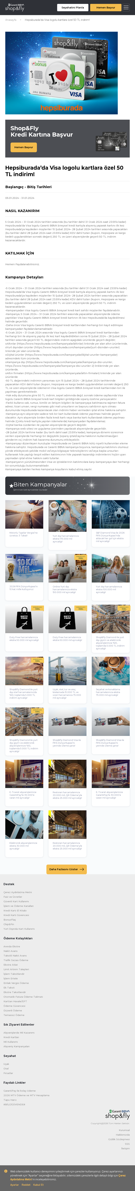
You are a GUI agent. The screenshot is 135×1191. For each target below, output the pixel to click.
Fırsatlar (8, 1073)
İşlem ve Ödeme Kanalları (19, 906)
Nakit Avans (11, 951)
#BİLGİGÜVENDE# (14, 1104)
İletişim (125, 1148)
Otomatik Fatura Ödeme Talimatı (23, 996)
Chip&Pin (9, 924)
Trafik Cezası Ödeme (16, 960)
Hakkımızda (123, 1134)
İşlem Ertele (11, 978)
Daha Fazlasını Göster (63, 869)
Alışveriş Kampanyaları (17, 1046)
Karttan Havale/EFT (15, 1001)
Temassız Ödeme (14, 1015)
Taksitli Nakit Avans (15, 955)
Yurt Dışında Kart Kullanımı (19, 928)
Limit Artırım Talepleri (16, 969)
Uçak (6, 1064)
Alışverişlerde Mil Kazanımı (19, 1032)
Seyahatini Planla (73, 7)
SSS (127, 1143)
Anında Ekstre (12, 946)
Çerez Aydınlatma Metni (18, 892)
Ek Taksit (9, 987)
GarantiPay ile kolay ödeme (20, 1090)
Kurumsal (124, 1130)
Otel (6, 1068)
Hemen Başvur (106, 7)
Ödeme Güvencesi (14, 1005)
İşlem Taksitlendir (14, 973)
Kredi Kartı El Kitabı (15, 910)
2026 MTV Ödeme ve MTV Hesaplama (26, 1095)
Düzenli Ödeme (13, 1010)
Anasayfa (10, 19)
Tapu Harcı (10, 1099)
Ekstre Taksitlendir (15, 992)
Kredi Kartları (11, 1037)
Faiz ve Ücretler (13, 896)
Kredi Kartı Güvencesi (16, 915)
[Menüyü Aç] (126, 7)
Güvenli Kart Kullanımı (16, 901)
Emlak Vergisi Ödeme (16, 983)
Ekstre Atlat (11, 964)
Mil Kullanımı (11, 1041)
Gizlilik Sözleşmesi (119, 1139)
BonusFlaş (10, 919)
